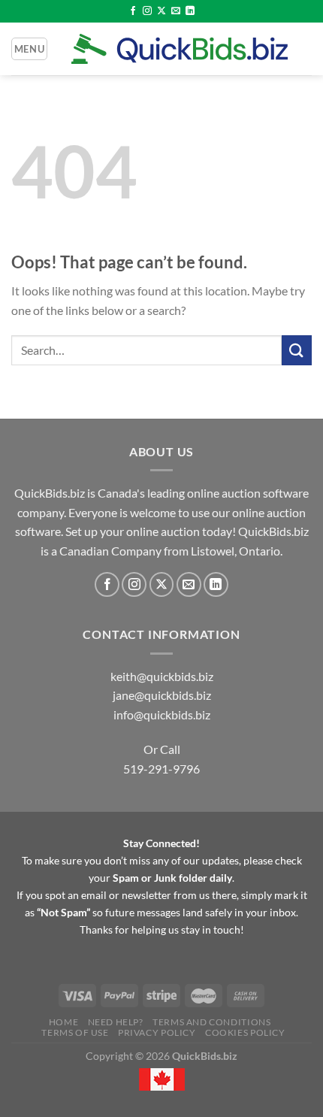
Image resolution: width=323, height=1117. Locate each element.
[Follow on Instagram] (147, 11)
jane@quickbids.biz (162, 695)
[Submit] (297, 350)
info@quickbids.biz (161, 714)
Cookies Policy (245, 1032)
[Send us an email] (175, 11)
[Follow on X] (161, 11)
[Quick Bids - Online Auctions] (179, 49)
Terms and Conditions (211, 1022)
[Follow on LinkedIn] (190, 11)
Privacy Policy (157, 1032)
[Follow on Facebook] (132, 11)
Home (63, 1022)
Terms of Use (74, 1032)
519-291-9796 (161, 768)
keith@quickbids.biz (161, 676)
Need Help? (115, 1022)
